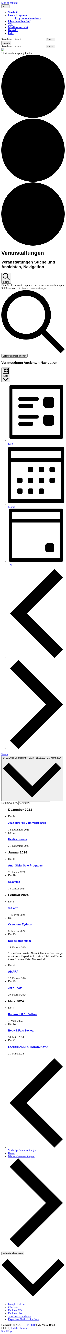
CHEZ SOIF (29, 1325)
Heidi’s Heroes (17, 839)
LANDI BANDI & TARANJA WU (28, 1047)
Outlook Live (15, 1313)
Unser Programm (18, 15)
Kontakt (13, 30)
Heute (4, 754)
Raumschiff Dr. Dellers (22, 1014)
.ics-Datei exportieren (19, 1316)
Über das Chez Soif (19, 21)
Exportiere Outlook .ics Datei (23, 1319)
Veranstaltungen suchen (14, 356)
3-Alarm (13, 908)
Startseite (13, 12)
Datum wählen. (9, 802)
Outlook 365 (15, 1310)
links (11, 33)
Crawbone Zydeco (20, 924)
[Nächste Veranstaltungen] (36, 748)
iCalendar (13, 1307)
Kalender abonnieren (13, 1253)
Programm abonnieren (28, 18)
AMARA (13, 971)
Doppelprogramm (19, 940)
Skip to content (9, 2)
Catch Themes (19, 1328)
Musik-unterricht (18, 27)
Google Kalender (17, 1304)
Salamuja (14, 881)
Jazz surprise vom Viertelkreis (27, 822)
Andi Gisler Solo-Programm (25, 865)
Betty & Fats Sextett (21, 1030)
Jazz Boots (15, 988)
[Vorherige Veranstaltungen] (36, 657)
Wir (10, 24)
